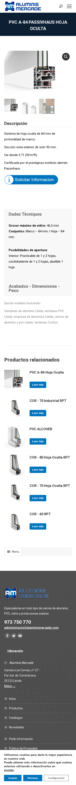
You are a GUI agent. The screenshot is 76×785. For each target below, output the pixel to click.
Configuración (56, 778)
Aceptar (12, 778)
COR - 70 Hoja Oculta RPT (50, 486)
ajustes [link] (9, 770)
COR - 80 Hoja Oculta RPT (50, 457)
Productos (16, 708)
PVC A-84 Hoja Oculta (47, 372)
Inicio (12, 698)
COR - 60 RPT (40, 514)
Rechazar (32, 778)
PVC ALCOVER (41, 429)
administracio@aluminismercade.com (31, 627)
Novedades (16, 727)
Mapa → (9, 686)
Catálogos (16, 717)
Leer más (38, 384)
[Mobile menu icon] (69, 6)
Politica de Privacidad (23, 748)
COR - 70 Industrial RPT (48, 401)
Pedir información (21, 739)
